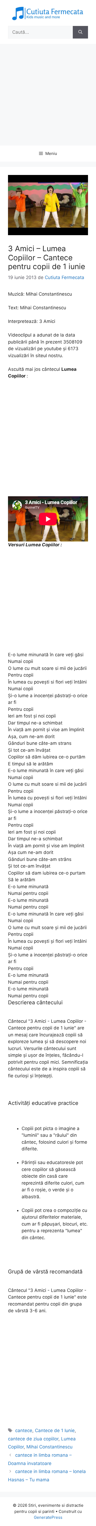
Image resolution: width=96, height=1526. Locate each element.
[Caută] (80, 32)
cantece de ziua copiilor (33, 1438)
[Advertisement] (48, 95)
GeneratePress (48, 1517)
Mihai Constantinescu (49, 1446)
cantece (23, 1430)
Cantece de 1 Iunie (55, 1430)
